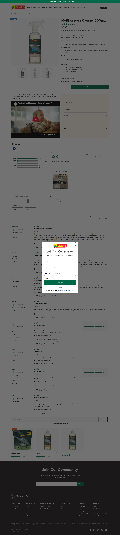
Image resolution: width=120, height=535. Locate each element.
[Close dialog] (75, 244)
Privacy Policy (63, 290)
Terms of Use (70, 290)
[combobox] (47, 273)
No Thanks (60, 287)
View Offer (71, 1)
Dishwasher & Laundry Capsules (58, 1)
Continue (60, 282)
